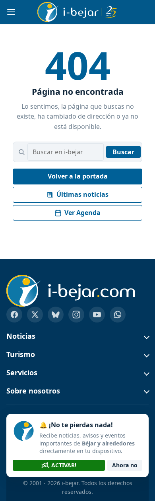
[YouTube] (97, 314)
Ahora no (125, 465)
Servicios (21, 373)
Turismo (20, 354)
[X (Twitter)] (35, 314)
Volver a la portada (78, 176)
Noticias (20, 336)
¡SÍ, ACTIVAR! (58, 465)
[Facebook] (14, 314)
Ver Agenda (82, 212)
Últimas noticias (82, 194)
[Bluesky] (56, 314)
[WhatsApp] (118, 314)
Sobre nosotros (33, 391)
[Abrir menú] (11, 12)
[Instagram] (76, 314)
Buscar (123, 152)
